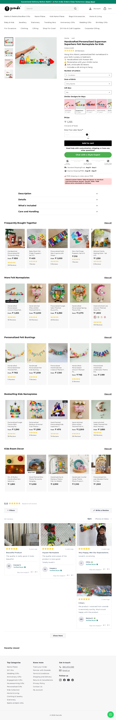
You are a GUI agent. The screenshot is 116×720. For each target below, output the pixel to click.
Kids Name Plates (57, 16)
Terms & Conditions (41, 673)
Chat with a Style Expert (88, 155)
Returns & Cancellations (43, 680)
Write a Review (103, 511)
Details (22, 199)
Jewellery (23, 22)
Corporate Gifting (92, 28)
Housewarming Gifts (15, 683)
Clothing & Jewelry (15, 696)
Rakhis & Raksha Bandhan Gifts (17, 16)
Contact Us (37, 687)
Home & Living (95, 16)
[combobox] (52, 8)
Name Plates (40, 16)
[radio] (80, 106)
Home (66, 38)
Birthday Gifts (102, 22)
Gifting (35, 28)
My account (38, 690)
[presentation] (67, 106)
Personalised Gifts (14, 687)
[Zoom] (36, 58)
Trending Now (50, 22)
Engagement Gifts (14, 680)
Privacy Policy (39, 683)
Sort (90, 519)
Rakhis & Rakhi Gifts (15, 703)
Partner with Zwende (42, 670)
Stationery (35, 22)
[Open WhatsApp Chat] (110, 714)
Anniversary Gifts (67, 22)
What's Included (27, 205)
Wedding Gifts (85, 22)
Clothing (24, 28)
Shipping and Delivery (42, 677)
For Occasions (10, 28)
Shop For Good (49, 28)
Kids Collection (13, 690)
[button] (74, 50)
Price (66, 117)
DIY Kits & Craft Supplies (70, 28)
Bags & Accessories (77, 16)
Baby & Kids (9, 22)
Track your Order (40, 667)
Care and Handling (28, 211)
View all (108, 223)
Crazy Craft (69, 48)
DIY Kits (10, 670)
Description (24, 193)
